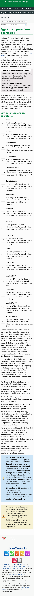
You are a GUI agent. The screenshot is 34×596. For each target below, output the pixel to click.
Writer (16, 8)
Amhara (17, 12)
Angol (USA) (6, 12)
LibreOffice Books (17, 548)
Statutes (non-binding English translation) (15, 566)
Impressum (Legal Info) (9, 565)
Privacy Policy (22, 565)
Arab (24, 12)
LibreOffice (6, 8)
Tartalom (5, 17)
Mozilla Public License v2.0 (17, 574)
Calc (22, 8)
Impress (29, 8)
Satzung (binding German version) (13, 568)
